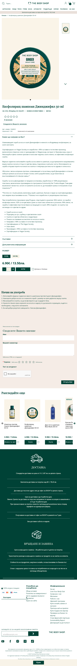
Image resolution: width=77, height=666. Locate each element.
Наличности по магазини (26, 131)
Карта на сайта (31, 601)
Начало (4, 15)
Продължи (67, 382)
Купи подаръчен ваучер (59, 611)
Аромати (37, 9)
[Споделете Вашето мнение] (10, 116)
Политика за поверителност (36, 593)
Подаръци (47, 9)
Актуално (6, 9)
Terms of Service (25, 636)
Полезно (64, 9)
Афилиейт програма (57, 601)
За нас (52, 589)
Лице (14, 9)
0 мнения (8, 120)
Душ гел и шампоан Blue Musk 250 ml (52, 426)
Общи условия (31, 591)
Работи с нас (55, 599)
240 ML (15, 256)
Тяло (19, 9)
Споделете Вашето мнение (15, 124)
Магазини (53, 596)
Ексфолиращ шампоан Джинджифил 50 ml (22, 15)
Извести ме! (10, 442)
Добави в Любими (41, 269)
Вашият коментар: (10, 343)
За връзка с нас (56, 594)
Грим (25, 9)
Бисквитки (30, 598)
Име (4, 334)
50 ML (6, 256)
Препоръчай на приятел (59, 608)
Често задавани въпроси (35, 596)
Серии (56, 9)
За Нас (72, 9)
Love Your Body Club (57, 591)
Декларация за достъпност (60, 623)
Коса (30, 9)
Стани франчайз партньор (60, 618)
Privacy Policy (19, 636)
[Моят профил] (66, 4)
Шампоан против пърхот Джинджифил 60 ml (12, 426)
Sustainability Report (57, 620)
